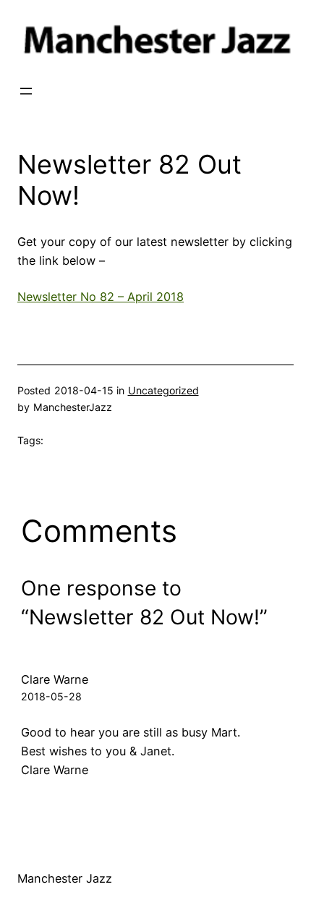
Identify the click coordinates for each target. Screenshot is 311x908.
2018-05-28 (51, 696)
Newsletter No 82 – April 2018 (100, 296)
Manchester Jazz (64, 878)
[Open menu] (26, 91)
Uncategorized (163, 390)
